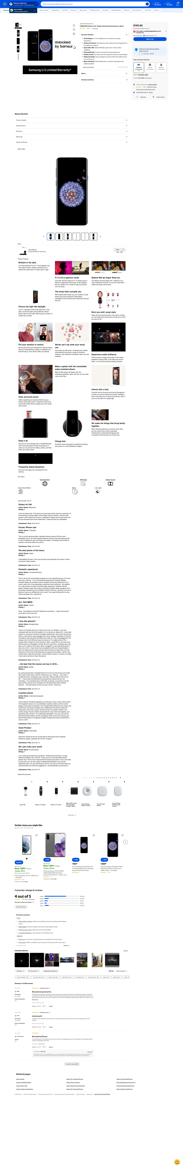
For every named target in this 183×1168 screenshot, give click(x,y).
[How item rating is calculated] (33, 902)
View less (66, 945)
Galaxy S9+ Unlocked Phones (74, 1079)
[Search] (147, 4)
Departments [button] (7, 10)
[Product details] (127, 120)
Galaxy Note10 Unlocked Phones (75, 1086)
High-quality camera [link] (25, 921)
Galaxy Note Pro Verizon (73, 1082)
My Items (126, 10)
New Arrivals (83, 10)
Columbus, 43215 (143, 74)
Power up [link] (22, 939)
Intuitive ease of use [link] (25, 930)
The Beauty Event (95, 10)
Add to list (143, 97)
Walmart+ (157, 10)
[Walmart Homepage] (4, 4)
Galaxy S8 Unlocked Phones (124, 1089)
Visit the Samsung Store (86, 23)
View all (126, 950)
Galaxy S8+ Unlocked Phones (74, 1089)
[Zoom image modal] (74, 33)
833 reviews (32, 899)
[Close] (35, 10)
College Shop (55, 10)
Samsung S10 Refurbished (23, 1082)
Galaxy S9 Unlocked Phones (124, 1079)
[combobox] (95, 4)
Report (51, 1006)
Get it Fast (65, 10)
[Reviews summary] (91, 28)
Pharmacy (74, 10)
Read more (35, 999)
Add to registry (160, 97)
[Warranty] (127, 131)
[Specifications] (127, 125)
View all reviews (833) (72, 1064)
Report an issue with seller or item (145, 89)
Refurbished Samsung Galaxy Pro (126, 1082)
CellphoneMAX (152, 84)
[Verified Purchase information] (50, 988)
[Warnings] (127, 136)
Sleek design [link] (23, 927)
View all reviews (21, 907)
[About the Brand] (127, 142)
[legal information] (148, 28)
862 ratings (95, 28)
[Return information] (156, 35)
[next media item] (74, 46)
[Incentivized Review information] (43, 1003)
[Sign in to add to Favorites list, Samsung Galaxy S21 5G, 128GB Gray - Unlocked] (36, 835)
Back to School (44, 10)
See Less (71, 815)
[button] (157, 4)
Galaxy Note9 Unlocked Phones (125, 1086)
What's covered (143, 51)
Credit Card (147, 10)
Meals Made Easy (116, 10)
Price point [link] (22, 942)
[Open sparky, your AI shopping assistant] (177, 1162)
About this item (21, 114)
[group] (89, 28)
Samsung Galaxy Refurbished (24, 1089)
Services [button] (19, 10)
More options (148, 78)
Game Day (105, 10)
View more (89, 1052)
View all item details (88, 67)
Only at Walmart (136, 10)
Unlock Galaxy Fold (21, 1086)
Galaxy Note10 (20, 1079)
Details (151, 92)
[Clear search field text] (143, 4)
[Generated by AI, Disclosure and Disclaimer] (127, 67)
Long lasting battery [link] (25, 933)
